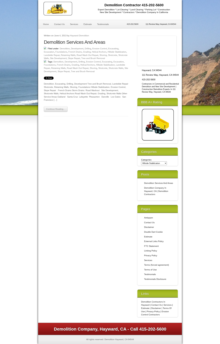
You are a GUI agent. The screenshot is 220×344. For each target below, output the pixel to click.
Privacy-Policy (153, 311)
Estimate (88, 24)
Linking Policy (150, 250)
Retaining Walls (68, 55)
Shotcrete (112, 55)
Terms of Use (150, 269)
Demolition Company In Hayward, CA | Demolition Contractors (156, 191)
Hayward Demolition (79, 35)
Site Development (58, 58)
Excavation (49, 52)
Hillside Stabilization (117, 52)
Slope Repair (74, 58)
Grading (87, 52)
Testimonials (103, 24)
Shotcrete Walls (116, 68)
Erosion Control (99, 48)
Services (74, 24)
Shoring (103, 55)
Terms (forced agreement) (156, 265)
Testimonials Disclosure (155, 279)
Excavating (113, 48)
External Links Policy (154, 241)
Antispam (148, 217)
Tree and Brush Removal (93, 58)
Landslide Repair (52, 55)
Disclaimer (149, 227)
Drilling (88, 48)
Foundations (61, 52)
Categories (146, 160)
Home (46, 24)
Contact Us (59, 24)
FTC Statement (151, 246)
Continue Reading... (55, 109)
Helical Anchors (99, 52)
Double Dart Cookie (153, 232)
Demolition (65, 48)
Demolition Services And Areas (74, 42)
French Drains (75, 52)
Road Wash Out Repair (87, 55)
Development (77, 48)
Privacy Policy (150, 255)
